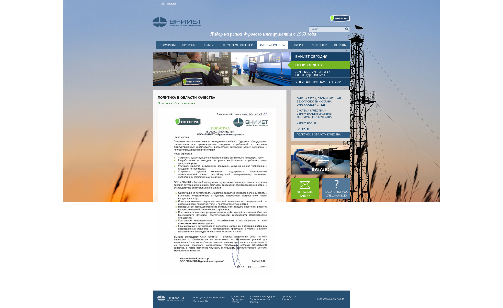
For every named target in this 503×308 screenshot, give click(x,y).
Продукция (189, 45)
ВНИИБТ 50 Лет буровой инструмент (171, 299)
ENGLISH (171, 4)
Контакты (340, 45)
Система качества (272, 45)
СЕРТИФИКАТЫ (306, 122)
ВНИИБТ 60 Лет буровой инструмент (180, 19)
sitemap (163, 4)
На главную (157, 4)
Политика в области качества (176, 103)
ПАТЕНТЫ (303, 128)
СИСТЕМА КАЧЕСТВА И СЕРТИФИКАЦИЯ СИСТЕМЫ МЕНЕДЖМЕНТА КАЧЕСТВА (314, 113)
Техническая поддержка (236, 45)
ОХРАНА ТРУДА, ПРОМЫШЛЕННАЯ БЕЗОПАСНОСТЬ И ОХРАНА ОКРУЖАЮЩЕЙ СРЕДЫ (319, 101)
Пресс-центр (318, 45)
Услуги (209, 45)
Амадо (340, 299)
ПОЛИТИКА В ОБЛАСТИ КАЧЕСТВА (319, 134)
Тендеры (297, 45)
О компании (168, 45)
